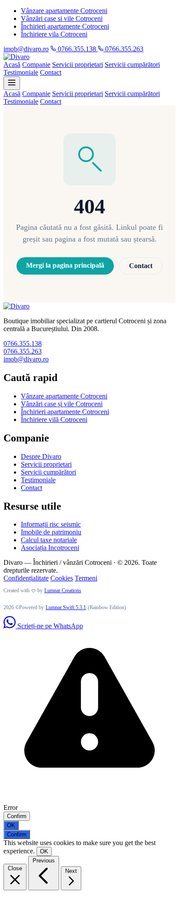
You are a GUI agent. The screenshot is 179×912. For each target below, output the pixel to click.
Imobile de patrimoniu (51, 532)
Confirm (17, 816)
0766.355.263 (123, 49)
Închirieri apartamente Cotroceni (65, 26)
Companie (36, 64)
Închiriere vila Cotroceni (54, 34)
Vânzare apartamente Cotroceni (64, 10)
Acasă (11, 64)
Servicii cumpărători (132, 64)
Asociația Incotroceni (50, 547)
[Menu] (11, 83)
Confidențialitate (26, 578)
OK (11, 825)
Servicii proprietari (77, 64)
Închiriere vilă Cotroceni (54, 419)
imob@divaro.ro (26, 49)
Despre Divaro (41, 456)
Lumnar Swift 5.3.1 (66, 607)
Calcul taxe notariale (49, 540)
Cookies (61, 578)
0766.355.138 (77, 49)
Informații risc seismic (51, 524)
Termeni (86, 578)
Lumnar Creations (62, 590)
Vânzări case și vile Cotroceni (62, 404)
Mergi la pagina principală (65, 265)
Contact (50, 72)
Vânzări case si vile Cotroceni (62, 18)
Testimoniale (20, 72)
